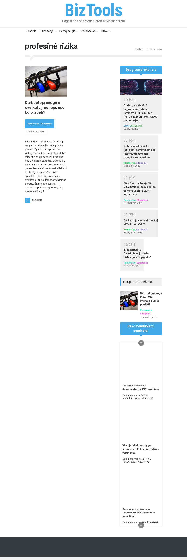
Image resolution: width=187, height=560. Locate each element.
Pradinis (139, 49)
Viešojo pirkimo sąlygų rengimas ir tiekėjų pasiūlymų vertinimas (140, 449)
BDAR (105, 31)
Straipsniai (46, 123)
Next (141, 525)
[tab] (141, 71)
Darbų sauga (67, 31)
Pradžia (31, 31)
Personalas (88, 31)
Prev (141, 343)
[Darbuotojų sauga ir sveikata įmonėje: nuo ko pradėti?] (46, 81)
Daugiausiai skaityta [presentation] (141, 70)
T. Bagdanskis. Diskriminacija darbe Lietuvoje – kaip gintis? (138, 253)
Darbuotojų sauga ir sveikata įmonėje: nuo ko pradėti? (45, 107)
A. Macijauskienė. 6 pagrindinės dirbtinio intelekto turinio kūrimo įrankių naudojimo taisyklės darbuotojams (140, 113)
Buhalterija (47, 31)
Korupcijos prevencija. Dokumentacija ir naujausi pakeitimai (138, 512)
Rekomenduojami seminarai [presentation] (141, 328)
